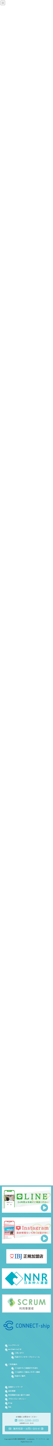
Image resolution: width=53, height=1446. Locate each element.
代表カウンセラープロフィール (27, 1357)
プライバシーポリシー (17, 1399)
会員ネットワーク (15, 1387)
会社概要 (11, 1391)
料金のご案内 (20, 1376)
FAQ (9, 1407)
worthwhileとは (14, 1349)
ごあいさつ (19, 1353)
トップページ (13, 1345)
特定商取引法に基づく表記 (19, 1395)
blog (10, 1403)
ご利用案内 (12, 1364)
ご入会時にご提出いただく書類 (27, 1372)
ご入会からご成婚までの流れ (26, 1368)
